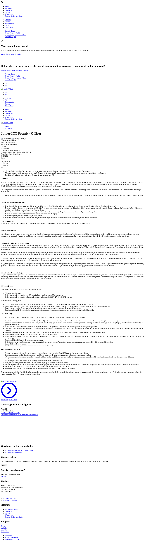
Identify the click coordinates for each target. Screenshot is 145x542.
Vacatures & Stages (11, 509)
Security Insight (10, 37)
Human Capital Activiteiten (14, 16)
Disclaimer (8, 535)
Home (7, 6)
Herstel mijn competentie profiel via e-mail (15, 70)
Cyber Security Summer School (15, 35)
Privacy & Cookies (11, 537)
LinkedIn (4, 528)
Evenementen (9, 23)
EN (6, 85)
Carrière (8, 12)
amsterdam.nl (5, 415)
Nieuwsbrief (9, 27)
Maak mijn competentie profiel (11, 54)
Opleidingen (9, 10)
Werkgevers (9, 14)
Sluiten (4, 465)
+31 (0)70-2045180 (9, 498)
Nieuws (7, 22)
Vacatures (8, 8)
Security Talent (10, 31)
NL (6, 83)
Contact (7, 25)
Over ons (8, 20)
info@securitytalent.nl (10, 500)
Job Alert (4, 476)
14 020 (3, 413)
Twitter (3, 526)
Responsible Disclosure (13, 539)
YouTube (4, 530)
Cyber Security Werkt (12, 33)
